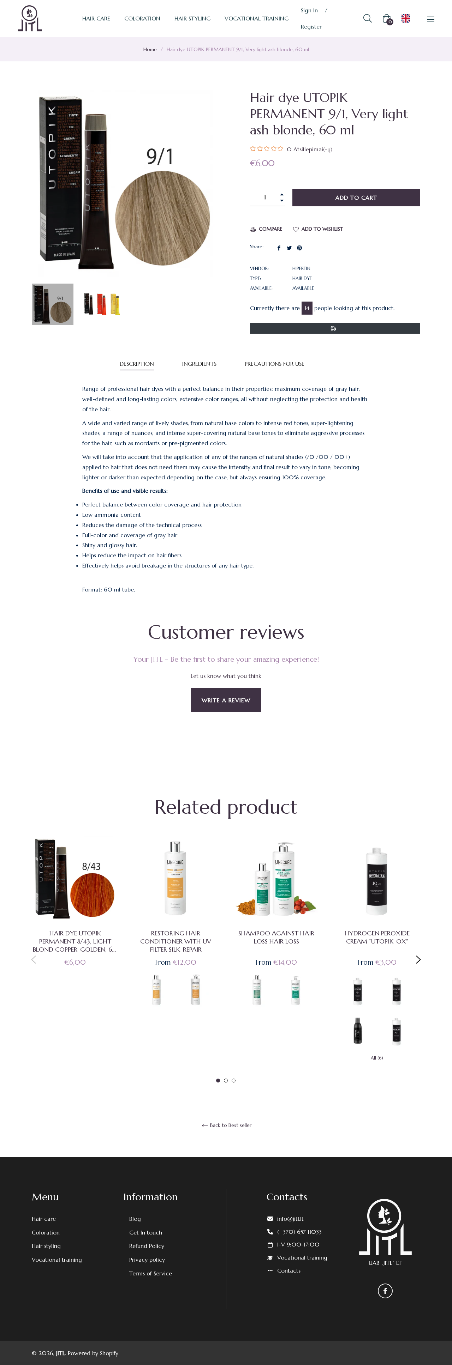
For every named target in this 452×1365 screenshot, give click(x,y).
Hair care (44, 1218)
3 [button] (234, 1080)
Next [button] (418, 960)
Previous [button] (33, 960)
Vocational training (57, 1259)
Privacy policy (147, 1259)
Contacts (289, 1270)
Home (150, 49)
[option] (75, 912)
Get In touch (145, 1232)
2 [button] (226, 1080)
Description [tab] (137, 363)
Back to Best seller (230, 1125)
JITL (60, 1353)
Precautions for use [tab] (274, 363)
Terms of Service (150, 1273)
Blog (135, 1218)
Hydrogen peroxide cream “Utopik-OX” (377, 937)
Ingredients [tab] (199, 363)
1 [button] (218, 1080)
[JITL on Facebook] (385, 1291)
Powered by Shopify (93, 1353)
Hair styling (46, 1245)
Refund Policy (146, 1245)
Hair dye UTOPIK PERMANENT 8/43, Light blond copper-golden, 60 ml (75, 941)
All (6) (377, 1058)
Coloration (46, 1232)
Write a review (226, 700)
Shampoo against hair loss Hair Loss (276, 937)
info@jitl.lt (290, 1218)
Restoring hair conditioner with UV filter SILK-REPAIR (175, 941)
